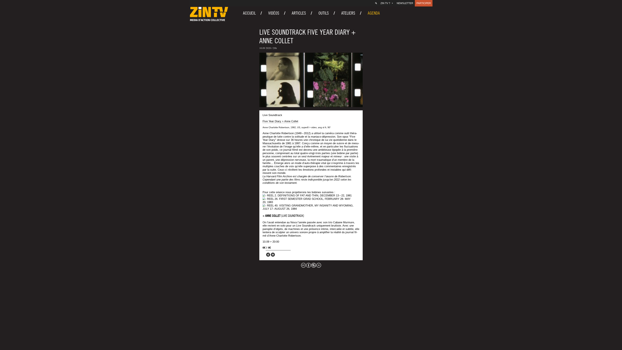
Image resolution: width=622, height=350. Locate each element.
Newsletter (405, 3)
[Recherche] (376, 3)
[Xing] (268, 255)
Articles (299, 13)
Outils (323, 13)
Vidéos (273, 13)
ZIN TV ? (385, 3)
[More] (273, 255)
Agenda (374, 13)
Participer (423, 3)
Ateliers (348, 13)
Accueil (249, 13)
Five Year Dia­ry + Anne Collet (280, 121)
